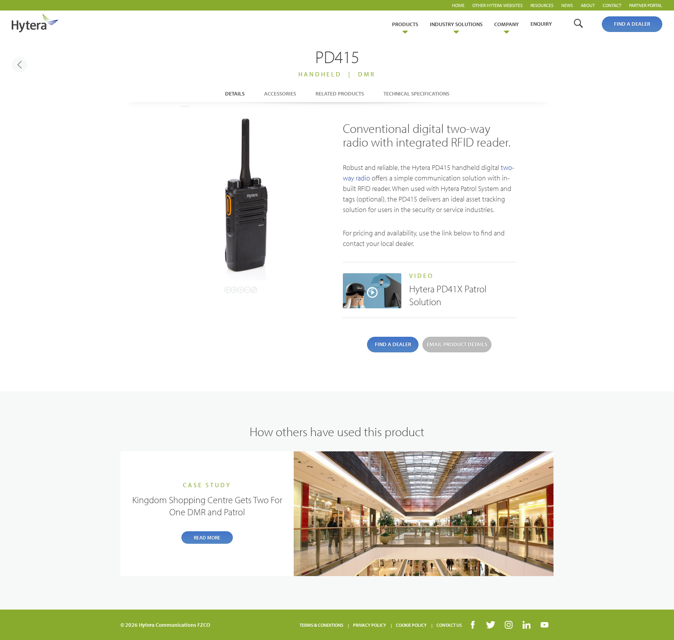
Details (235, 93)
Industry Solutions (456, 24)
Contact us (449, 625)
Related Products (340, 93)
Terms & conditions (321, 625)
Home (458, 5)
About (588, 5)
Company (506, 24)
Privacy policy (369, 625)
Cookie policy (411, 625)
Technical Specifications (416, 93)
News (567, 5)
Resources (541, 5)
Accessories (280, 93)
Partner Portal (645, 5)
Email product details (457, 344)
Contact (612, 5)
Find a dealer (632, 23)
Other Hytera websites (497, 5)
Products (405, 24)
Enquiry (541, 23)
